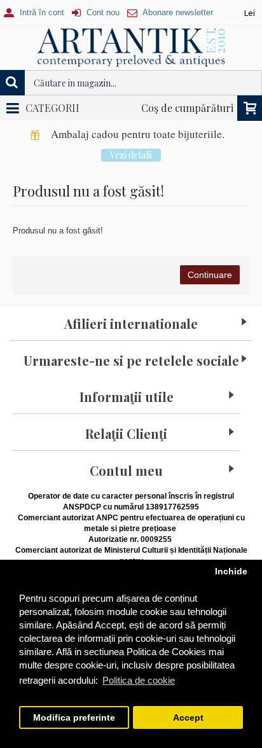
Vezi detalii (131, 155)
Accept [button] (188, 718)
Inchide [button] (231, 571)
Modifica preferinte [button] (74, 718)
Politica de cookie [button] (138, 680)
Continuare (210, 275)
